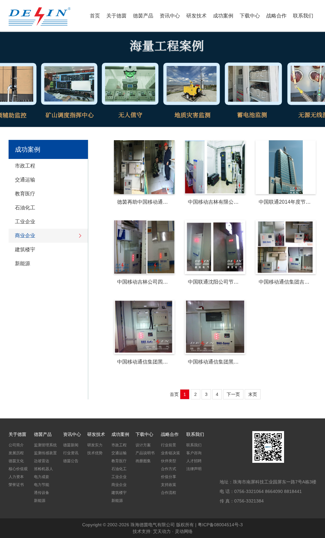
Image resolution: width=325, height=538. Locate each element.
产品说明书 (145, 453)
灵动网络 (184, 531)
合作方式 (168, 469)
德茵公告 (70, 461)
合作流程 (168, 492)
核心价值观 (18, 469)
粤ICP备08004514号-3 (220, 524)
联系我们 (303, 15)
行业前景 (168, 445)
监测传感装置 (45, 453)
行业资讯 (70, 453)
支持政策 (168, 484)
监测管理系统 (45, 445)
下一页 (233, 394)
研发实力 (95, 445)
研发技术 (196, 15)
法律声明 (194, 469)
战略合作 (276, 15)
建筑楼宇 (25, 249)
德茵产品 (143, 15)
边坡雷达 (41, 461)
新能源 (22, 263)
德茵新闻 (70, 445)
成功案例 (223, 15)
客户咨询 (194, 453)
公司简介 (16, 445)
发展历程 (16, 453)
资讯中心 (170, 15)
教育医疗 (25, 193)
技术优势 (95, 453)
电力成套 (41, 477)
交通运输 (25, 179)
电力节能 (41, 484)
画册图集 (143, 461)
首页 (95, 15)
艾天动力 (162, 531)
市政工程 (25, 165)
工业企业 (25, 221)
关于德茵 (116, 15)
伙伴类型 (168, 461)
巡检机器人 (43, 469)
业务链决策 (170, 453)
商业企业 (25, 235)
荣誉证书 (16, 484)
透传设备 (41, 492)
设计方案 (143, 445)
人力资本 (16, 477)
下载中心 (250, 15)
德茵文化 (16, 461)
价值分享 (168, 477)
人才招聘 (194, 461)
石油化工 (25, 207)
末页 (252, 394)
